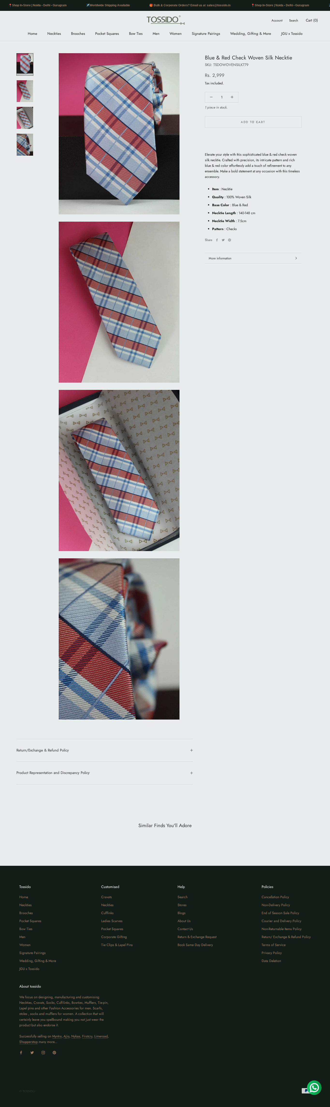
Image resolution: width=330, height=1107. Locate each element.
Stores (182, 905)
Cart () (312, 20)
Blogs (182, 912)
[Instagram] (43, 1052)
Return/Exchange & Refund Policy (42, 750)
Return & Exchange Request (197, 936)
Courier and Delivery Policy (281, 920)
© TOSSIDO (27, 1091)
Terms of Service (274, 944)
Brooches (78, 33)
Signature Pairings (206, 33)
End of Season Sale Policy (280, 912)
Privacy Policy (272, 952)
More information (220, 258)
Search (293, 20)
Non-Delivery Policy (276, 905)
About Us (184, 920)
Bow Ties (136, 33)
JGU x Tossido (291, 33)
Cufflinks (107, 912)
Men (156, 33)
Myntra (57, 1036)
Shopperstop (28, 1041)
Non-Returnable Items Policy (281, 928)
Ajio (66, 1036)
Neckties (54, 33)
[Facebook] (216, 240)
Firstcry (87, 1036)
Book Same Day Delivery (195, 944)
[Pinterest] (229, 240)
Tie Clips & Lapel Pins (117, 944)
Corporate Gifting (114, 936)
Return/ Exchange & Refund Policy (286, 936)
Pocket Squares (107, 33)
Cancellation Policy (275, 897)
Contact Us (185, 928)
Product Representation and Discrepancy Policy (53, 772)
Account (277, 20)
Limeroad (101, 1036)
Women (176, 33)
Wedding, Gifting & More (250, 33)
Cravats (106, 897)
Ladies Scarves (111, 920)
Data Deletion (271, 960)
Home (32, 33)
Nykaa (75, 1036)
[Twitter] (223, 240)
